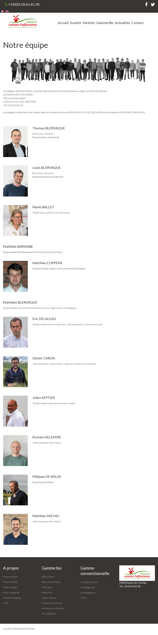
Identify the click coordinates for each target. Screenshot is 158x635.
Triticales (47, 587)
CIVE (83, 597)
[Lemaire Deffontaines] (22, 21)
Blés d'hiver (48, 576)
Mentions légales (12, 597)
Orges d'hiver (49, 597)
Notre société (10, 576)
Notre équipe (10, 587)
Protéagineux (88, 587)
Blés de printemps (51, 581)
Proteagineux (49, 613)
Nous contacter (11, 592)
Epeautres (47, 592)
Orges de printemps (52, 602)
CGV (5, 602)
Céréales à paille (89, 582)
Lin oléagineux (88, 592)
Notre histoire (10, 581)
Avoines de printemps (53, 608)
